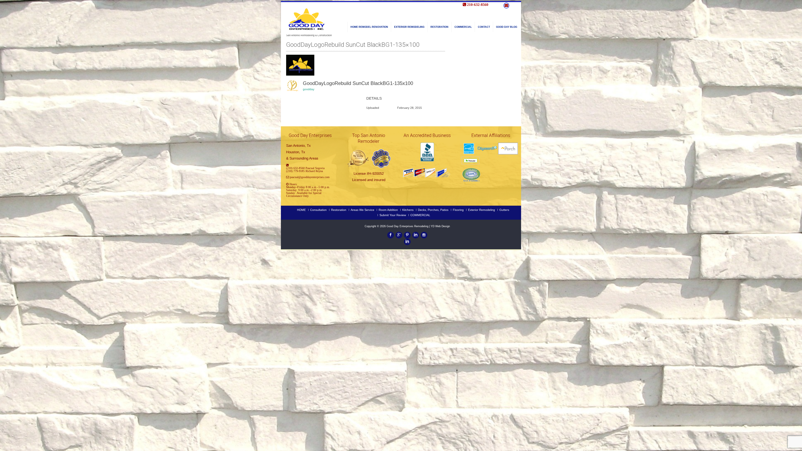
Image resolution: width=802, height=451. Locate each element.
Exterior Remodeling (409, 26)
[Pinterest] (407, 235)
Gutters (504, 210)
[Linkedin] (415, 235)
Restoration (439, 26)
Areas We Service (362, 210)
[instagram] (424, 235)
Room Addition (388, 210)
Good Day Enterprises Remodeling (408, 226)
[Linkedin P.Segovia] (407, 241)
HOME (301, 210)
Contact (484, 26)
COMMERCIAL (463, 26)
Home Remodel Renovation (369, 26)
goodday (308, 89)
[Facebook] (390, 235)
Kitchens (408, 210)
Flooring (458, 210)
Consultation (318, 210)
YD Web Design (440, 226)
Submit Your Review (392, 215)
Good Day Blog (506, 26)
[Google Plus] (399, 235)
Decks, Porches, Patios (433, 210)
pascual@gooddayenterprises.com (310, 177)
